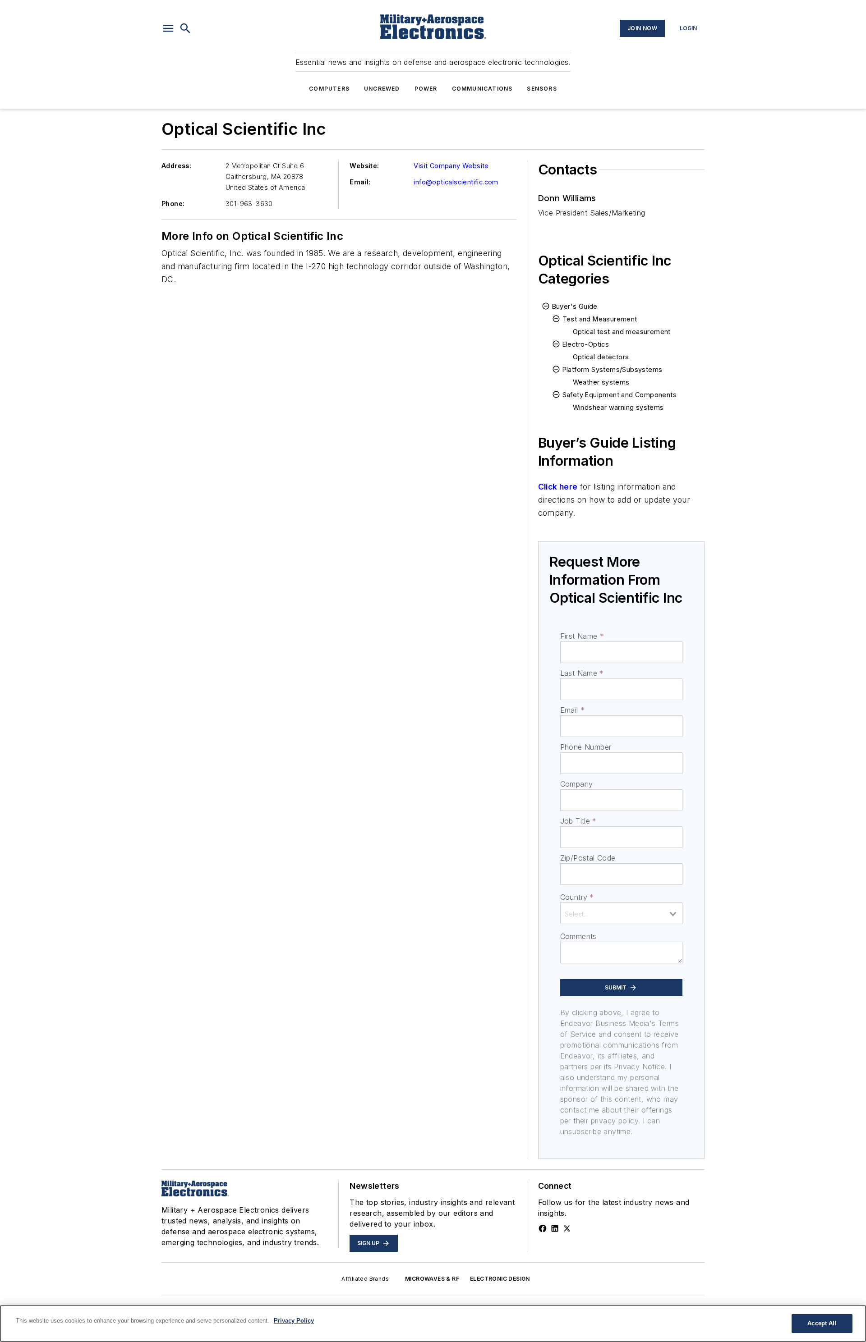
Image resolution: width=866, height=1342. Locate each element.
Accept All (821, 1323)
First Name (582, 636)
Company (576, 783)
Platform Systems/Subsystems (612, 369)
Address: (176, 165)
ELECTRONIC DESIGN (500, 1278)
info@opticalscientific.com (456, 182)
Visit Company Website (451, 165)
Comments (578, 936)
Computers (329, 88)
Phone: (172, 203)
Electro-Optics (585, 344)
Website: (364, 165)
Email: (360, 182)
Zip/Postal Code (588, 857)
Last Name (582, 673)
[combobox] (621, 913)
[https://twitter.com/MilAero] (566, 1228)
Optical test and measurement (622, 331)
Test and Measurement (599, 319)
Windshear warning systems (618, 407)
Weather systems (601, 382)
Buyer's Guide (575, 306)
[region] (433, 1323)
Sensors (542, 88)
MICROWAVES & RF (432, 1278)
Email (572, 710)
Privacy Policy (294, 1320)
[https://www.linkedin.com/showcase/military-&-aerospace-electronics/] (554, 1228)
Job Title (578, 820)
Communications (482, 88)
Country (577, 897)
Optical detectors (601, 357)
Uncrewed (382, 88)
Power (426, 88)
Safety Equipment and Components (619, 394)
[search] (185, 28)
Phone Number (586, 746)
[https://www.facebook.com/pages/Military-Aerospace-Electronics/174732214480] (542, 1228)
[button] (168, 28)
